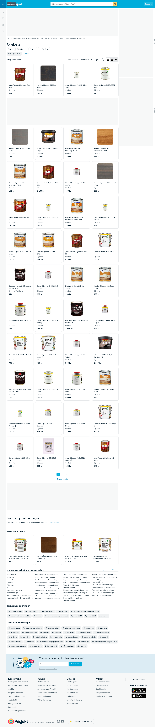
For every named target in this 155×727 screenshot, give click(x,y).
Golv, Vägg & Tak (33, 38)
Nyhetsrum (71, 696)
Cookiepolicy (101, 689)
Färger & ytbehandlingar (49, 38)
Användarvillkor (102, 682)
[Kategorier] (3, 4)
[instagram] (58, 721)
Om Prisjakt (71, 682)
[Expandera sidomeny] (3, 12)
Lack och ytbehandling (52, 522)
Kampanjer (12, 707)
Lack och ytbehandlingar (68, 38)
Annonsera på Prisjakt (46, 689)
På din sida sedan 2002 (18, 685)
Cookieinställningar (104, 696)
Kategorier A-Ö (14, 703)
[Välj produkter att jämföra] (97, 59)
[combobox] (81, 4)
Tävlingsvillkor (102, 685)
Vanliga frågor (72, 685)
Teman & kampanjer (16, 696)
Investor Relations (74, 700)
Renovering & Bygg (18, 38)
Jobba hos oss (73, 692)
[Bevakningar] (3, 25)
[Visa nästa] (66, 474)
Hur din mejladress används (48, 669)
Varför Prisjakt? (43, 682)
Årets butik (12, 700)
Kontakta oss (72, 689)
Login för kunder (44, 696)
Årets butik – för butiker (47, 692)
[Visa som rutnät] (108, 60)
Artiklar (11, 689)
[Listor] (3, 18)
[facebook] (62, 721)
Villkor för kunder (44, 700)
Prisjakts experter (15, 692)
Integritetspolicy (103, 692)
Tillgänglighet (72, 703)
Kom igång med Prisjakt (18, 682)
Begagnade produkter (17, 711)
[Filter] (3, 31)
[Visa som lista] (112, 60)
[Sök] (115, 4)
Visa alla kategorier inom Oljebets (105, 570)
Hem (8, 38)
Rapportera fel (62, 479)
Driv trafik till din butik (46, 685)
